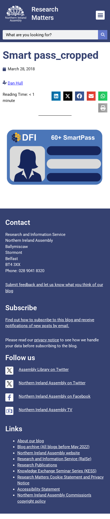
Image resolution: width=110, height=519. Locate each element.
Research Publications (37, 465)
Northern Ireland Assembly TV (45, 409)
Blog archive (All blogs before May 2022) (53, 446)
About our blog (30, 440)
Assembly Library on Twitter (44, 369)
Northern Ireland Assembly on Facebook (55, 396)
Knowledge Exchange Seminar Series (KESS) (56, 471)
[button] (100, 15)
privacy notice (46, 340)
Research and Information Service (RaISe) (54, 458)
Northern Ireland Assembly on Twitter (52, 383)
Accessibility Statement (38, 489)
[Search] (102, 34)
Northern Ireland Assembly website (48, 453)
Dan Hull (15, 83)
